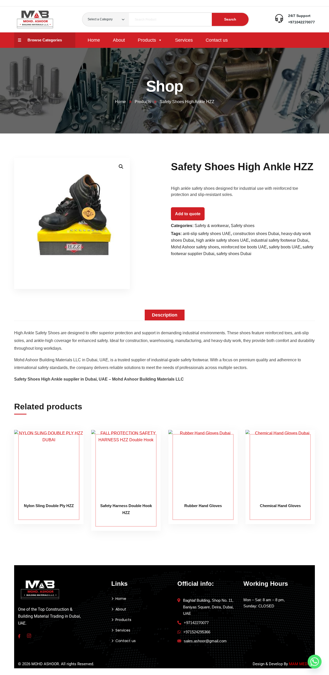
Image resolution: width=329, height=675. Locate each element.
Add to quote (187, 214)
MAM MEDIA (300, 664)
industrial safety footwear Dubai (279, 240)
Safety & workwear (212, 225)
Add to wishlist (70, 453)
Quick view (70, 465)
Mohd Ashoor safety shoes (195, 247)
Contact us (217, 40)
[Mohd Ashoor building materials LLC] (35, 19)
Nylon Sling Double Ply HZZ (49, 505)
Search (230, 19)
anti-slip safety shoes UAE (207, 233)
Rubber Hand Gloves (203, 505)
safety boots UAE (284, 247)
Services (184, 40)
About (119, 40)
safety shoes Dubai (233, 253)
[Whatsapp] (315, 662)
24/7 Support (299, 16)
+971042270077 (301, 22)
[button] (121, 166)
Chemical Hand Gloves (280, 505)
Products (147, 40)
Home (94, 40)
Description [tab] (164, 315)
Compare (70, 441)
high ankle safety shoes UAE (222, 240)
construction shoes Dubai (256, 233)
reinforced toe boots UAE (244, 247)
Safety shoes (242, 225)
